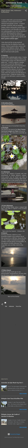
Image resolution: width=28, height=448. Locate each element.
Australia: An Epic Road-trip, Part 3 (12, 383)
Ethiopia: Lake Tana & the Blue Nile (12, 398)
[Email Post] (5, 303)
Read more (23, 393)
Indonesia (11, 306)
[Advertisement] (14, 359)
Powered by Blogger (15, 434)
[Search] (26, 3)
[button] (26, 11)
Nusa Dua (18, 306)
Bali (6, 306)
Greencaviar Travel (14, 2)
